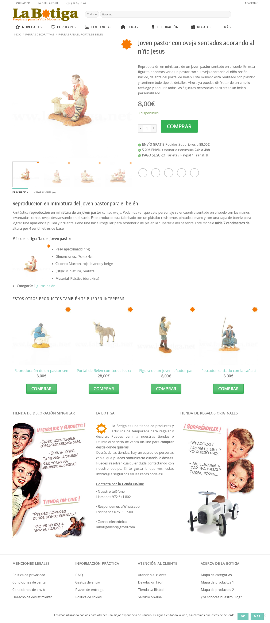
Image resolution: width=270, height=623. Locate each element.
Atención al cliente (152, 575)
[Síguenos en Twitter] (215, 3)
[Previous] (20, 98)
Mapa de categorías (216, 575)
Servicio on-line (150, 597)
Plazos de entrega (89, 589)
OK (243, 616)
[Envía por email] (168, 172)
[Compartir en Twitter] (155, 172)
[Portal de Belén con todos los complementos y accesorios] (104, 336)
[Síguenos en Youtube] (235, 3)
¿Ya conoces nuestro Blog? (221, 597)
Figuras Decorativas (39, 34)
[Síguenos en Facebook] (207, 3)
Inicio (17, 34)
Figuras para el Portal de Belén (80, 34)
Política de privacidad (28, 575)
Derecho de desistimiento (32, 597)
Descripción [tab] (20, 192)
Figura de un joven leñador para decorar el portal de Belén (190, 370)
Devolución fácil (150, 582)
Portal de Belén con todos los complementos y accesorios (126, 370)
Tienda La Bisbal (150, 589)
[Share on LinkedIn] (194, 172)
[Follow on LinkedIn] (231, 3)
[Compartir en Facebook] (142, 172)
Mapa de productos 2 (217, 589)
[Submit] (227, 14)
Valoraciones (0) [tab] (45, 192)
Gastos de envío (87, 582)
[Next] (124, 98)
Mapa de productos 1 (217, 582)
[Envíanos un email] (219, 3)
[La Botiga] (45, 14)
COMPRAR (179, 126)
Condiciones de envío (28, 589)
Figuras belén (44, 286)
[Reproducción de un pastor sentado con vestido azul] (41, 336)
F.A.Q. (79, 575)
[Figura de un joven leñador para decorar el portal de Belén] (166, 336)
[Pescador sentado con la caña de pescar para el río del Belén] (228, 336)
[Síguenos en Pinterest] (227, 3)
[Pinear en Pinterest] (181, 172)
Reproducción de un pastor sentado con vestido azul (60, 370)
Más (227, 27)
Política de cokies (88, 597)
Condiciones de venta (29, 582)
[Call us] (223, 3)
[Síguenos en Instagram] (211, 3)
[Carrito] (245, 14)
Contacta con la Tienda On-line (120, 484)
